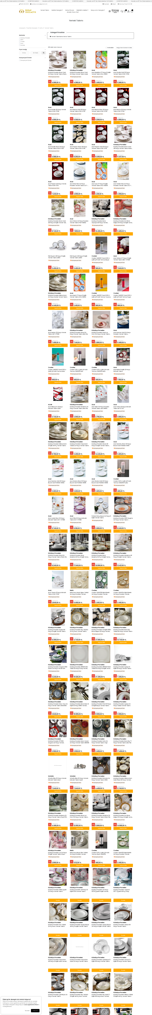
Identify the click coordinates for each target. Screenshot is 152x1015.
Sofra (41, 28)
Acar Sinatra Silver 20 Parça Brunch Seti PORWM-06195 (78, 482)
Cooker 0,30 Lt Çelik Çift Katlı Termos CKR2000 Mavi (100, 370)
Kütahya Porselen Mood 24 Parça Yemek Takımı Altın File (79, 333)
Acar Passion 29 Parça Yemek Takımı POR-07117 (57, 184)
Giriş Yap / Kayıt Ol (124, 4)
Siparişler (106, 4)
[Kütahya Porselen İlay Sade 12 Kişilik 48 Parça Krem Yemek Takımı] (101, 982)
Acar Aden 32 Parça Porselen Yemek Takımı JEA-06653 (100, 407)
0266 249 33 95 (24, 4)
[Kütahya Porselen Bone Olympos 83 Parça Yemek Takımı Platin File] (101, 208)
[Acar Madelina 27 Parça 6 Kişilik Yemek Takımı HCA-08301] (101, 59)
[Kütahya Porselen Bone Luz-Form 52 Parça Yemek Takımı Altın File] (79, 802)
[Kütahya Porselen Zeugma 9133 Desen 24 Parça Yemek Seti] (58, 654)
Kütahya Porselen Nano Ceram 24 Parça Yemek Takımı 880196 (79, 742)
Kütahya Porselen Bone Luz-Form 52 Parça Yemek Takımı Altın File (79, 816)
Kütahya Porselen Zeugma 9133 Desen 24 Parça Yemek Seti (57, 667)
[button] (132, 11)
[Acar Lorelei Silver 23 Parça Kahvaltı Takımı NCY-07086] (58, 505)
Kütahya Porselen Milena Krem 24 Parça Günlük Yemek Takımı (57, 296)
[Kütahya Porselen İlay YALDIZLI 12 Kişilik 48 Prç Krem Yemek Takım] (79, 982)
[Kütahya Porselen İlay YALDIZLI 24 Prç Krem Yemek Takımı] (79, 617)
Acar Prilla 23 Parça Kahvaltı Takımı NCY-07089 (78, 519)
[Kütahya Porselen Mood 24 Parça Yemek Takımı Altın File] (79, 319)
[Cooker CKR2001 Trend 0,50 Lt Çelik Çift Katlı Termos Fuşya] (123, 282)
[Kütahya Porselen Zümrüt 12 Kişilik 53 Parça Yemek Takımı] (123, 947)
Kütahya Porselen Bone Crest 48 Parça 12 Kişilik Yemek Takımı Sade (57, 222)
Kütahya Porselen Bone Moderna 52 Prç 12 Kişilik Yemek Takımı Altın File (101, 556)
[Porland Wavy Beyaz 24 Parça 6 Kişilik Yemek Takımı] (101, 505)
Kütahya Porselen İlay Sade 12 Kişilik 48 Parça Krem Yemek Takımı (101, 995)
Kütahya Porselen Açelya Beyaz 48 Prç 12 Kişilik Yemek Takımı (79, 925)
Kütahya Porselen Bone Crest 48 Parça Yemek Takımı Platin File (122, 147)
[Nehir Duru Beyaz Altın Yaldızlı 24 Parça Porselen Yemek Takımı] (79, 840)
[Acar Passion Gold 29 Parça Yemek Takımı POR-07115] (101, 134)
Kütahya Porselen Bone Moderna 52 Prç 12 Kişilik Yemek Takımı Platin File (79, 556)
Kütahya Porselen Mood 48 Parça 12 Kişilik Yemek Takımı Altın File (100, 444)
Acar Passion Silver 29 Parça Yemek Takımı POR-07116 (78, 147)
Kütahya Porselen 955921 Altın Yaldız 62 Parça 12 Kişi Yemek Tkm (79, 667)
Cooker (94, 256)
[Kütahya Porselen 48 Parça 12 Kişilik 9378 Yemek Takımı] (79, 877)
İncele (58, 900)
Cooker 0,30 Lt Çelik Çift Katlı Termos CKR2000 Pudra (122, 482)
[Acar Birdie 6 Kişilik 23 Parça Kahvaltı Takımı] (123, 357)
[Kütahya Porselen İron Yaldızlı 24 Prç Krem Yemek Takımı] (58, 912)
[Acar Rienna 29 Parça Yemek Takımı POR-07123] (123, 97)
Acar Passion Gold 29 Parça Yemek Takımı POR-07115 (100, 147)
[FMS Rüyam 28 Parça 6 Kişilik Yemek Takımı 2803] (58, 245)
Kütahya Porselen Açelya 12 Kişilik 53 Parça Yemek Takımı (122, 667)
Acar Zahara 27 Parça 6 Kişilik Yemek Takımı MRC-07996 (122, 259)
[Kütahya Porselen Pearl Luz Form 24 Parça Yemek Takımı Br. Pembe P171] (101, 319)
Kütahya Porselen (54, 70)
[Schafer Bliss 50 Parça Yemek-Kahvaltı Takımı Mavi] (58, 765)
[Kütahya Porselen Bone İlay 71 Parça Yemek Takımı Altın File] (123, 728)
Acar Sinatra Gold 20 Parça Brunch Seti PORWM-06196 (100, 482)
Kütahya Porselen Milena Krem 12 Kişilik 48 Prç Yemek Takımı (57, 444)
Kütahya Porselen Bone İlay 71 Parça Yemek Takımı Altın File (122, 742)
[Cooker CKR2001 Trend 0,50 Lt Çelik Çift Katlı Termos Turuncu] (101, 282)
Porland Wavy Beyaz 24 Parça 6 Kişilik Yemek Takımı (101, 517)
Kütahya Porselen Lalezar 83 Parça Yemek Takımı (122, 925)
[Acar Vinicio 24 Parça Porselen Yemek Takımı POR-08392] (79, 208)
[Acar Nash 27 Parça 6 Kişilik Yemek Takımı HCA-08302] (79, 282)
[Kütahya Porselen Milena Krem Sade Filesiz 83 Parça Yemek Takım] (123, 765)
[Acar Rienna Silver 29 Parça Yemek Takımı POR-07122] (101, 97)
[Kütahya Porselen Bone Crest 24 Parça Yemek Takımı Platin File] (58, 59)
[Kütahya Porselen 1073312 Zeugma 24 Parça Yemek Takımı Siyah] (58, 728)
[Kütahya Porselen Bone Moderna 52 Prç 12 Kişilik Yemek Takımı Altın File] (101, 542)
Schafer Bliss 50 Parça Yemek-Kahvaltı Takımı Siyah (79, 779)
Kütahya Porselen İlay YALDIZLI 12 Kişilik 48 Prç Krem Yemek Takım (79, 995)
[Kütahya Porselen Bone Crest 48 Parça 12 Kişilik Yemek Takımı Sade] (58, 208)
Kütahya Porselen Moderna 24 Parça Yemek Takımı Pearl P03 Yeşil (57, 816)
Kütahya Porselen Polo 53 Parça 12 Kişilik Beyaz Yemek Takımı (101, 704)
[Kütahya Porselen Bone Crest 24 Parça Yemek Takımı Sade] (79, 59)
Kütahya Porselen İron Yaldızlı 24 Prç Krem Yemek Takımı (57, 925)
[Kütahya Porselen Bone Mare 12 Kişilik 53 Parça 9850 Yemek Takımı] (79, 691)
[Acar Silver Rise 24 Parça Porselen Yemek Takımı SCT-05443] (79, 171)
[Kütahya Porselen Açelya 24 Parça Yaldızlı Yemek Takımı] (123, 691)
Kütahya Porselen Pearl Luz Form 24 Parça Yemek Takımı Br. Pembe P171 (101, 333)
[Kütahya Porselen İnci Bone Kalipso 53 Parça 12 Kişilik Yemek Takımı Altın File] (123, 208)
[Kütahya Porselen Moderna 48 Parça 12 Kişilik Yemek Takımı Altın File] (123, 542)
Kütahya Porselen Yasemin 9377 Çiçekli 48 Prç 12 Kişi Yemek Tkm (121, 890)
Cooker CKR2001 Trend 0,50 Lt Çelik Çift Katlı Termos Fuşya (122, 296)
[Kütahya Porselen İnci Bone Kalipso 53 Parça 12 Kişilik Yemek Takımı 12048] (123, 802)
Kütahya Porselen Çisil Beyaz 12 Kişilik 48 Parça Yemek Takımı (101, 960)
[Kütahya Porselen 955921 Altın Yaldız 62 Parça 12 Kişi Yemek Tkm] (79, 654)
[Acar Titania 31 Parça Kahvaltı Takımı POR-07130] (58, 579)
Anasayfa (22, 28)
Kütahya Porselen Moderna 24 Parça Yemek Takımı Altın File (79, 407)
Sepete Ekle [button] (57, 85)
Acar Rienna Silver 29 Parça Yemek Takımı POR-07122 (100, 110)
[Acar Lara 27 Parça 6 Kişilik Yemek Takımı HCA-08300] (101, 171)
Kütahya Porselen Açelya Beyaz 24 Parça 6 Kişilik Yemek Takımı (101, 925)
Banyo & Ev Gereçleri (97, 10)
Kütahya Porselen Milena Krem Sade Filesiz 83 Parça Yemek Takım (122, 779)
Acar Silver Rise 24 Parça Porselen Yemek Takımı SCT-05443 (79, 184)
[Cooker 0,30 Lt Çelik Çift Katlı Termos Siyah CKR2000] (101, 840)
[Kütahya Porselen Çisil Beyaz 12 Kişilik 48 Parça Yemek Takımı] (101, 947)
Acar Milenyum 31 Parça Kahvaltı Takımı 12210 (55, 407)
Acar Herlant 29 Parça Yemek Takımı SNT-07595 (57, 333)
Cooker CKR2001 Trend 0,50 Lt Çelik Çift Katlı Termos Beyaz (101, 259)
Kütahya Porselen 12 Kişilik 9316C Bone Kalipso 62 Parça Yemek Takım (101, 630)
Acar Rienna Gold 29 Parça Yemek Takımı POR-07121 (78, 110)
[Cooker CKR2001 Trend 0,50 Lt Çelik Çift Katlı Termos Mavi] (58, 357)
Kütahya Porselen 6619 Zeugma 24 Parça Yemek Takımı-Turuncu (123, 519)
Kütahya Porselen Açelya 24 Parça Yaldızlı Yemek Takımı (122, 704)
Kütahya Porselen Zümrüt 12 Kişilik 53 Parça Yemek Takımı (122, 960)
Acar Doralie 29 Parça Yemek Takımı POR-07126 (57, 110)
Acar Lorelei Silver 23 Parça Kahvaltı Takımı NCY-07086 (56, 519)
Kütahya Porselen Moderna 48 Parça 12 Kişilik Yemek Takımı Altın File (122, 556)
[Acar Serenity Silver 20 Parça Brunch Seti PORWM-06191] (123, 431)
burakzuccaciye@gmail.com (39, 4)
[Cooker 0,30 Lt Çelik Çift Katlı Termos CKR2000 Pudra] (123, 468)
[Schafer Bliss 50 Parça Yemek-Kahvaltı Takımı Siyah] (79, 765)
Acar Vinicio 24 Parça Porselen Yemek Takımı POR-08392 (79, 222)
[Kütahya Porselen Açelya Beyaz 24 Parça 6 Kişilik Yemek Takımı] (101, 912)
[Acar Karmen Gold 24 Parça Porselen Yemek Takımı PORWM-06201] (123, 319)
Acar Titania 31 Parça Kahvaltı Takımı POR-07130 (57, 593)
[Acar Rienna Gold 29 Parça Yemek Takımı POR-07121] (79, 97)
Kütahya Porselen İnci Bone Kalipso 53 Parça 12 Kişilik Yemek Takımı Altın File (123, 222)
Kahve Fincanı (69, 10)
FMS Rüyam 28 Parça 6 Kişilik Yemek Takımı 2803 (56, 257)
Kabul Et (35, 1010)
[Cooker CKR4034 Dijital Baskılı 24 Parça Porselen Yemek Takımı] (123, 579)
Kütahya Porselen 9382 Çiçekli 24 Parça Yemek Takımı (57, 890)
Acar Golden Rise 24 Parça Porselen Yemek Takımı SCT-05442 (122, 184)
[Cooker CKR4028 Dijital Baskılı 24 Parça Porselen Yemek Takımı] (101, 579)
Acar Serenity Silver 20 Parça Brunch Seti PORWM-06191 (122, 444)
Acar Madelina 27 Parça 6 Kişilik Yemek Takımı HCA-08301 (101, 73)
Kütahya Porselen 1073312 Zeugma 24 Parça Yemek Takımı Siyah (56, 742)
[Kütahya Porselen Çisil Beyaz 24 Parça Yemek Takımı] (58, 982)
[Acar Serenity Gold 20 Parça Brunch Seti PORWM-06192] (58, 468)
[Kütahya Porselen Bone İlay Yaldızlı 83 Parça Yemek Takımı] (123, 617)
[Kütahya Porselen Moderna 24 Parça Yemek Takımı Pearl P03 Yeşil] (58, 802)
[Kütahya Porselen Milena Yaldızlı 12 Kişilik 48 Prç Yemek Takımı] (123, 982)
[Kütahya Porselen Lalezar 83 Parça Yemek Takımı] (123, 912)
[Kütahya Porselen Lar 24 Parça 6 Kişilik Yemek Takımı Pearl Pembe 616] (58, 840)
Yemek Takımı (45, 10)
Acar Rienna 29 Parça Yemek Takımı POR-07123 (122, 110)
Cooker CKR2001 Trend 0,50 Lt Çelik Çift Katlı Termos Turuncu (101, 296)
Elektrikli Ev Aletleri (82, 10)
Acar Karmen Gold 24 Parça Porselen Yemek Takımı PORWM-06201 (121, 333)
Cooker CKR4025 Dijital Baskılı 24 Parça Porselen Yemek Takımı (122, 853)
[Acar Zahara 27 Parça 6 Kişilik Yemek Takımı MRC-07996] (123, 245)
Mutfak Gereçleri (57, 10)
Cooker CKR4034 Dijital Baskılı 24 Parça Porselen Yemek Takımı (122, 593)
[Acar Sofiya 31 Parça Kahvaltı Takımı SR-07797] (123, 394)
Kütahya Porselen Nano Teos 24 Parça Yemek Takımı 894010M (58, 704)
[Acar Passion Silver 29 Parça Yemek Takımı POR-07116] (79, 134)
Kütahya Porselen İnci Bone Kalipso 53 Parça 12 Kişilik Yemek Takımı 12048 (123, 816)
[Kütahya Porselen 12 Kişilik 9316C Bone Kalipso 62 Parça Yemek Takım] (101, 617)
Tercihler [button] (27, 1010)
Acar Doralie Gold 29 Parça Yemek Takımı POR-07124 (121, 73)
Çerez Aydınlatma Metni (31, 1004)
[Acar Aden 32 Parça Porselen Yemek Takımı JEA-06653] (101, 394)
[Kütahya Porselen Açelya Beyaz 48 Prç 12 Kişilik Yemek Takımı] (79, 912)
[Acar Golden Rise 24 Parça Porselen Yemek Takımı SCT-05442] (123, 171)
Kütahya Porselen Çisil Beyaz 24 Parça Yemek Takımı (57, 995)
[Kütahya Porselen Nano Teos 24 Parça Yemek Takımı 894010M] (58, 691)
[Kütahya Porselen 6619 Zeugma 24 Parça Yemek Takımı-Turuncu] (123, 505)
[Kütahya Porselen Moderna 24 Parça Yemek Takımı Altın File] (79, 394)
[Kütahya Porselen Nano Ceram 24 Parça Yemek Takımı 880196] (79, 728)
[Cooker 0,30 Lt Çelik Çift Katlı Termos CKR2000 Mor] (79, 357)
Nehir (72, 590)
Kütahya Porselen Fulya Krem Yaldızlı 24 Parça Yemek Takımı (79, 444)
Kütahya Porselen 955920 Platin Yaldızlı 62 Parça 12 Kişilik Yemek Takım (101, 667)
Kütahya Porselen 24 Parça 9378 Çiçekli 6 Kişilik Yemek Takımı (100, 890)
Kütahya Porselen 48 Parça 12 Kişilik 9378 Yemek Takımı (79, 890)
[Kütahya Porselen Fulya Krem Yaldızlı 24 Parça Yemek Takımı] (79, 431)
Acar (93, 70)
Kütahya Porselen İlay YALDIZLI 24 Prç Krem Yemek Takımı (79, 630)
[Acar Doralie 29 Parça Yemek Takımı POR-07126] (58, 97)
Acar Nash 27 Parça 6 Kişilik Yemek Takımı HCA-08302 (78, 296)
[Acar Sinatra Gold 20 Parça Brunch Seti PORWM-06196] (101, 468)
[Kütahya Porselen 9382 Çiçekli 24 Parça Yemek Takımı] (58, 877)
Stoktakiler (110, 47)
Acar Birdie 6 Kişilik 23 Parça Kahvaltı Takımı (121, 370)
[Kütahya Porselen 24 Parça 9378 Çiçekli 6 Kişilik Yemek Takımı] (101, 877)
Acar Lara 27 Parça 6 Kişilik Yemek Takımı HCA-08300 (100, 184)
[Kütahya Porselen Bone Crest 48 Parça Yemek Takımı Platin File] (123, 134)
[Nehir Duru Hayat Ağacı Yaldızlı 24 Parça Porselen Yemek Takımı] (79, 579)
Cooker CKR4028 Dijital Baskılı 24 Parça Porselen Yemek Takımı (100, 593)
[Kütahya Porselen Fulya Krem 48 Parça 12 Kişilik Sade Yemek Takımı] (58, 947)
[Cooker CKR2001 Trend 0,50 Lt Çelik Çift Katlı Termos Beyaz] (101, 245)
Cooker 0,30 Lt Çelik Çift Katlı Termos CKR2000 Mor (78, 370)
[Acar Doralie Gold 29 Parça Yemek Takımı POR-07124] (123, 59)
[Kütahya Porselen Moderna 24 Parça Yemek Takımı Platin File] (101, 802)
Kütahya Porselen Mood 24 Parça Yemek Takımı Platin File (57, 556)
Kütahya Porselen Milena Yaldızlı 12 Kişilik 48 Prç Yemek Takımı (123, 995)
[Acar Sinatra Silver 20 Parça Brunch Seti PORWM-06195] (79, 468)
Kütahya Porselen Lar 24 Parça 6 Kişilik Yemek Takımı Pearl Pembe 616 (57, 853)
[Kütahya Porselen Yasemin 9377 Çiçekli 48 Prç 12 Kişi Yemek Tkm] (123, 877)
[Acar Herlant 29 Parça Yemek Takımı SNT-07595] (58, 319)
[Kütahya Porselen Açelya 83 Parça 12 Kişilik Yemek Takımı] (58, 617)
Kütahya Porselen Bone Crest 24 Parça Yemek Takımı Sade (79, 73)
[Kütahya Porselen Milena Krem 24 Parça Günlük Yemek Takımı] (58, 282)
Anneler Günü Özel (72, 12)
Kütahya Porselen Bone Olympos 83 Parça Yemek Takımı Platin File (100, 222)
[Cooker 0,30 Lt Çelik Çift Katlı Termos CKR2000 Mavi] (101, 357)
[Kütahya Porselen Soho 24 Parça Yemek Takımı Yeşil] (101, 728)
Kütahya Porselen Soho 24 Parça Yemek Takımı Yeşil (100, 742)
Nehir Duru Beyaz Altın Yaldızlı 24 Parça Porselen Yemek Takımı (79, 853)
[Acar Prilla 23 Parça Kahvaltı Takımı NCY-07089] (79, 505)
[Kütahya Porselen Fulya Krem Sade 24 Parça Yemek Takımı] (79, 947)
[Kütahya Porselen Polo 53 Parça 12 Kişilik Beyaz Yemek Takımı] (101, 691)
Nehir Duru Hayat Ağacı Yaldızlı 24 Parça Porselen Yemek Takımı (79, 593)
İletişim (114, 4)
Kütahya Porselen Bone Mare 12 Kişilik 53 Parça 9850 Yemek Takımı (79, 704)
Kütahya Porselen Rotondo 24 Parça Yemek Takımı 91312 (101, 779)
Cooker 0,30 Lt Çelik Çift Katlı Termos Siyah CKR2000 (100, 853)
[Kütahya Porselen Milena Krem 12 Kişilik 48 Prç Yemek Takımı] (58, 431)
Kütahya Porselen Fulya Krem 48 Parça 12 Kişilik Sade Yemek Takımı (57, 960)
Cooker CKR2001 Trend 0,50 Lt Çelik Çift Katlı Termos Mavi (57, 370)
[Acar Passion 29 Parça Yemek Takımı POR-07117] (58, 171)
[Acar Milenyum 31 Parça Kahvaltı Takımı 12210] (58, 394)
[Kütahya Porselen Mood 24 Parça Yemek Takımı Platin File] (58, 542)
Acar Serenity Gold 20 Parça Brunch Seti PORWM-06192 (56, 482)
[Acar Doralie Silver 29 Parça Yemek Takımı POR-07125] (58, 134)
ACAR (50, 405)
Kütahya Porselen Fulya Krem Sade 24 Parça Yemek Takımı (79, 960)
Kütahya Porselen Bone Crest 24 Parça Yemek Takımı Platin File (57, 73)
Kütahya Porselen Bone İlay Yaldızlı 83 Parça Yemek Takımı (122, 630)
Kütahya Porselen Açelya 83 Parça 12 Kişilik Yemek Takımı (56, 630)
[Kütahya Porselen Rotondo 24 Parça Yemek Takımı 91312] (101, 765)
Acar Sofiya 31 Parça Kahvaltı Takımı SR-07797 (122, 407)
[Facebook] (132, 4)
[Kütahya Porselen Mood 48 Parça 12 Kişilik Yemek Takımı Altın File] (101, 431)
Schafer (51, 776)
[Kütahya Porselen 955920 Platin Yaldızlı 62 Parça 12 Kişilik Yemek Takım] (101, 654)
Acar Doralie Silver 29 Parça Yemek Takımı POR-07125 (56, 147)
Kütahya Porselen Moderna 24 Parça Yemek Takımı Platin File (101, 816)
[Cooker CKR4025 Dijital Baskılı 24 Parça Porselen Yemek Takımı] (123, 840)
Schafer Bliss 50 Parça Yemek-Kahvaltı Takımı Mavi (57, 779)
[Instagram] (130, 4)
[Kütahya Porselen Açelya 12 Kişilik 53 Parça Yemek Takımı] (123, 654)
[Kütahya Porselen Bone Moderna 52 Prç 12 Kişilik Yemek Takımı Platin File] (79, 542)
